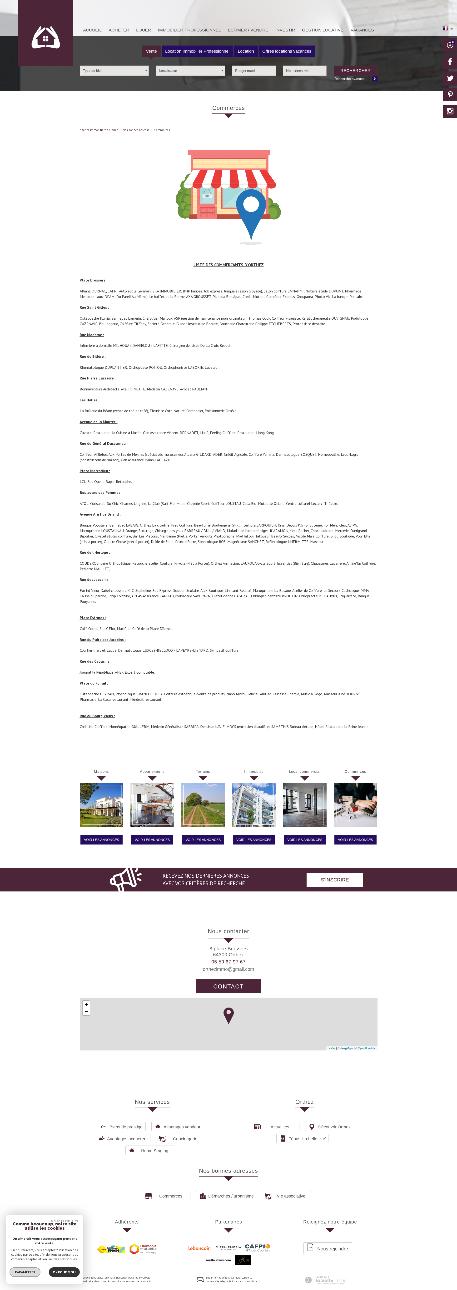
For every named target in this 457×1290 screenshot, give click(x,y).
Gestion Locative (322, 30)
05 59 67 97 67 (228, 961)
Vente (151, 51)
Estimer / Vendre (248, 30)
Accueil (92, 30)
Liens (139, 1281)
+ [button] (86, 1004)
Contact (228, 986)
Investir (285, 30)
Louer (143, 30)
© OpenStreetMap (365, 1048)
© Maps (345, 1048)
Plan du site (86, 1281)
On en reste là (62, 1220)
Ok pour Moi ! (64, 1272)
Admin (148, 1281)
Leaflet (331, 1048)
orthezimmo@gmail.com (228, 969)
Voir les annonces (101, 840)
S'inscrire (335, 879)
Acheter (119, 30)
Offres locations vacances (286, 51)
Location (246, 51)
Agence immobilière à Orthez (99, 130)
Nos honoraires (125, 1281)
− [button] (86, 1011)
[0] (450, 47)
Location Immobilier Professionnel (197, 51)
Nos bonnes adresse (136, 130)
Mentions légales (105, 1281)
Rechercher (355, 70)
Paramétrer (25, 1272)
